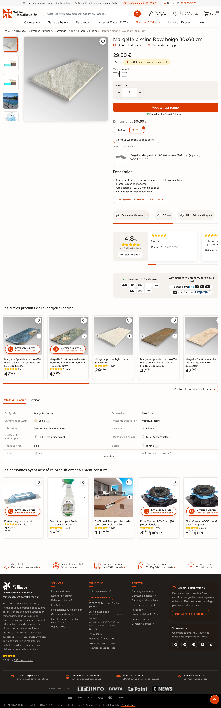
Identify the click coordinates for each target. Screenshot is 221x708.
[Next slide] (10, 115)
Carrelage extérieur (143, 596)
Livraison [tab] (34, 400)
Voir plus (108, 456)
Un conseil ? (181, 3)
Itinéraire (93, 628)
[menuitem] (11, 44)
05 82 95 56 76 (96, 603)
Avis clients (95, 634)
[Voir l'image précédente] (6, 336)
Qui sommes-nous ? (100, 591)
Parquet (81, 22)
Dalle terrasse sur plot (144, 605)
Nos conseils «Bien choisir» (66, 610)
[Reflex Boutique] (20, 13)
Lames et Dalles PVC (111, 22)
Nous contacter (99, 597)
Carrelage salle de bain (145, 600)
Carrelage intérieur (142, 591)
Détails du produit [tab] (14, 400)
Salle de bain (57, 22)
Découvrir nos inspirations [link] (189, 613)
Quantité (121, 84)
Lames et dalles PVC (143, 614)
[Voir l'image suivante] (39, 336)
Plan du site (128, 705)
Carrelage (31, 22)
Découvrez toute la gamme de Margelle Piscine (138, 199)
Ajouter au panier (166, 107)
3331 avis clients (23, 660)
